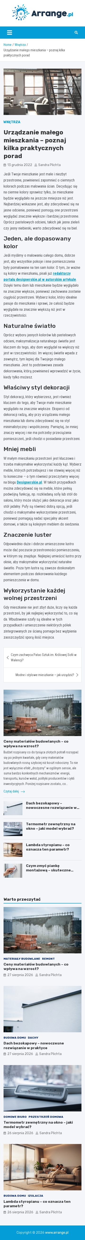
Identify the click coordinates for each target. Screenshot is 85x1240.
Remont (48, 958)
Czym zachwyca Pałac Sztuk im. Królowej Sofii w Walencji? (43, 657)
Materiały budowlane (22, 958)
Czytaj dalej (12, 791)
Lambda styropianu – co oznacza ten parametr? (48, 847)
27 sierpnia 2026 (20, 975)
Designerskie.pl (29, 482)
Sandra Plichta (49, 165)
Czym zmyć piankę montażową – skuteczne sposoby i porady (48, 870)
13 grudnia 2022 (19, 165)
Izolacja (35, 1195)
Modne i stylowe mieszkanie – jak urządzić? (45, 675)
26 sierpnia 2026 (20, 1133)
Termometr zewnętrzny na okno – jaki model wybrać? (50, 826)
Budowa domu (15, 1037)
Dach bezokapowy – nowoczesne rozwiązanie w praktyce (51, 807)
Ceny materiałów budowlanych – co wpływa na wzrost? (36, 743)
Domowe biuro (15, 1116)
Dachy (33, 1037)
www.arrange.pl (56, 1233)
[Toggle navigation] (10, 32)
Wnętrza (12, 122)
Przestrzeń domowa (46, 1116)
